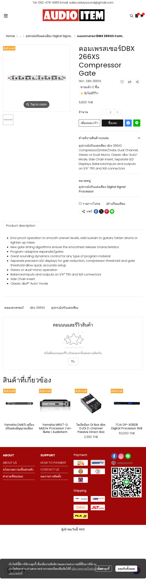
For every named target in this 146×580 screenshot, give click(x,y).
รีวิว (73, 361)
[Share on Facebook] (96, 211)
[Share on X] (101, 211)
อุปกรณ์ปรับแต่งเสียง (64, 307)
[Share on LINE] (112, 211)
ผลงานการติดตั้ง (50, 476)
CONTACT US (49, 469)
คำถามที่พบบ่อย (13, 476)
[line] (128, 456)
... (20, 36)
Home (10, 36)
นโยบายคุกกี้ (15, 573)
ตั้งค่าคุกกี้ (104, 568)
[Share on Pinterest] (106, 211)
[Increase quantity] (117, 112)
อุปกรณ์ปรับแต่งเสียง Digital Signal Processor (56, 36)
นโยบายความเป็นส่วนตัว (84, 568)
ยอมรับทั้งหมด (126, 568)
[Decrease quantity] (103, 112)
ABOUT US (10, 463)
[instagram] (121, 456)
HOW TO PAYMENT (53, 463)
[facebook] (114, 456)
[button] (131, 15)
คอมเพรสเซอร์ (14, 307)
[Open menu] (6, 16)
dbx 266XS (37, 307)
